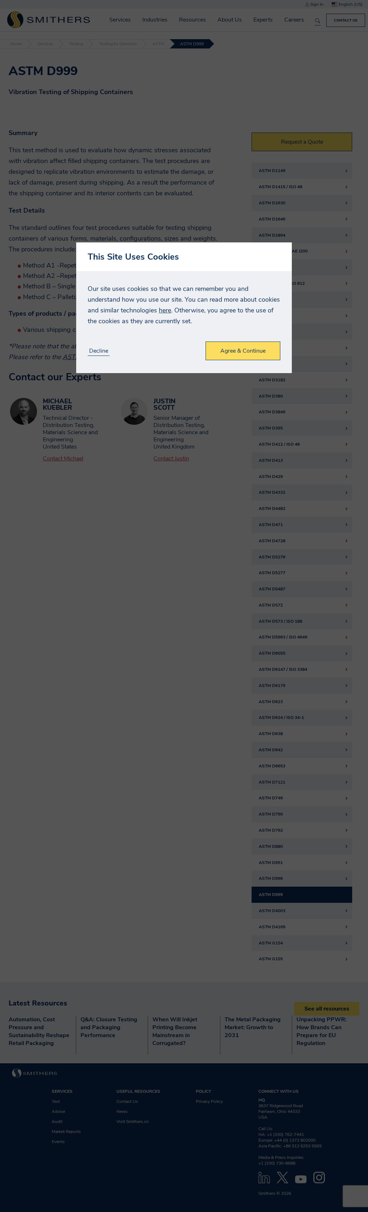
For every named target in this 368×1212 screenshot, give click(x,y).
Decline (98, 351)
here (165, 310)
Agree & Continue (243, 351)
